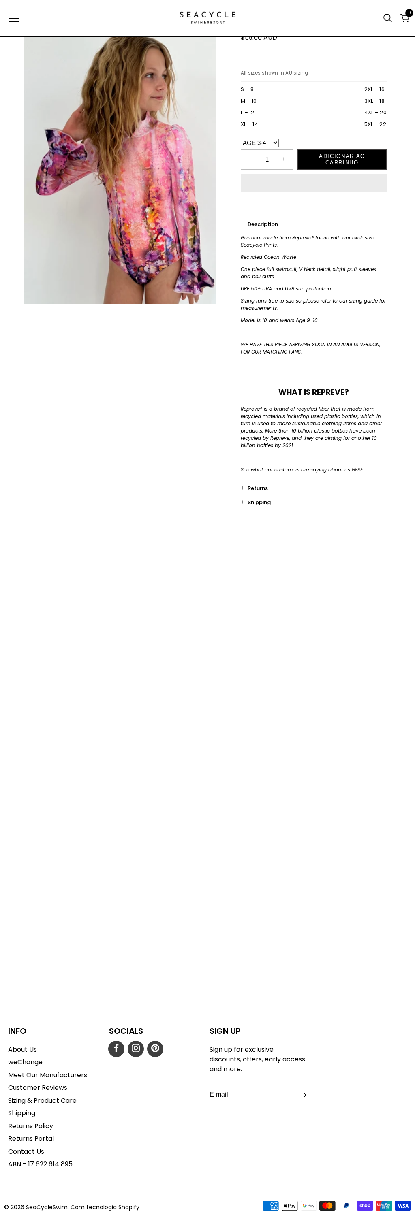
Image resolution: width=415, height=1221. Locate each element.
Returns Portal (31, 1138)
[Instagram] (136, 1049)
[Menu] (14, 18)
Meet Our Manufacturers (47, 1075)
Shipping (259, 502)
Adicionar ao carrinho (342, 159)
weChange (25, 1062)
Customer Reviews (37, 1087)
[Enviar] (302, 1095)
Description (263, 224)
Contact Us (26, 1151)
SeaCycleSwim (47, 1207)
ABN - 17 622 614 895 (40, 1164)
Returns (258, 488)
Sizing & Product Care (42, 1100)
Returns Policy (30, 1126)
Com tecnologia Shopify (105, 1207)
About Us (22, 1049)
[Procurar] (389, 18)
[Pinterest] (155, 1049)
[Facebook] (116, 1049)
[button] (314, 183)
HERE (357, 469)
